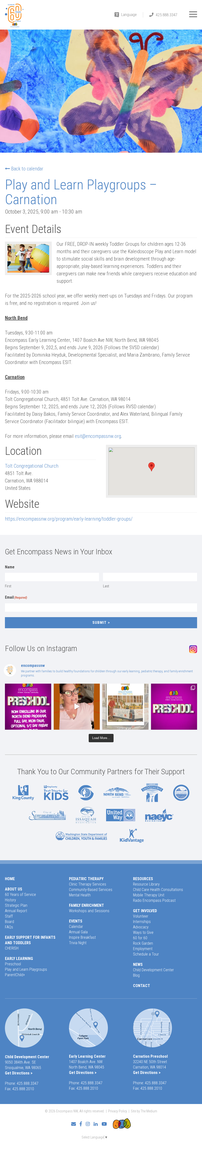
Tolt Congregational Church (31, 466)
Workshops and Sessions (89, 910)
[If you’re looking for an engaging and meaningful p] (174, 707)
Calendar (76, 926)
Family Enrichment (86, 905)
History (10, 900)
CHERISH (11, 948)
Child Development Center (153, 970)
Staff (9, 916)
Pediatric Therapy (86, 878)
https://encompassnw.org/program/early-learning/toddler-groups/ (69, 519)
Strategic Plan (16, 905)
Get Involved (145, 910)
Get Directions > (19, 1073)
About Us (13, 889)
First (8, 586)
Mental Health (80, 895)
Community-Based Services (90, 889)
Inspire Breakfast (82, 937)
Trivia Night (77, 942)
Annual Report (16, 910)
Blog (136, 975)
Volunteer (140, 916)
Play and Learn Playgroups (26, 969)
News (138, 964)
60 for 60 (140, 938)
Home (10, 878)
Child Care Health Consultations (158, 889)
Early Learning (19, 958)
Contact (141, 985)
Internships (142, 921)
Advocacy (141, 927)
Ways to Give (143, 932)
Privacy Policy (117, 1111)
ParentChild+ (15, 974)
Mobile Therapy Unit (148, 895)
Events (75, 921)
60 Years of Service (20, 894)
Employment (142, 948)
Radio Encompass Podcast (154, 900)
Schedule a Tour (146, 954)
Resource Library (146, 884)
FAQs (9, 927)
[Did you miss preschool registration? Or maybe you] (28, 707)
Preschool (13, 964)
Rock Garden (143, 943)
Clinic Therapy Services (87, 884)
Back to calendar (27, 169)
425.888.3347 (166, 14)
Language (129, 14)
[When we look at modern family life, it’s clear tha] (77, 707)
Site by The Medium (144, 1111)
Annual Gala (78, 932)
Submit (99, 622)
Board (9, 921)
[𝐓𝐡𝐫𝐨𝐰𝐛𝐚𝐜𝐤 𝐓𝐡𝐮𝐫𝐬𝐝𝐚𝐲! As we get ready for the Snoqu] (125, 707)
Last (106, 586)
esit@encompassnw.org (98, 436)
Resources (143, 878)
